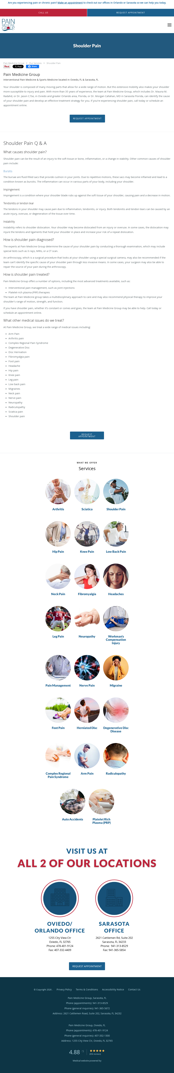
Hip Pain (58, 551)
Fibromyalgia (87, 594)
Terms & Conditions (87, 989)
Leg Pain (58, 636)
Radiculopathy (116, 773)
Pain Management (58, 685)
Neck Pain (58, 594)
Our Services (35, 63)
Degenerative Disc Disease (116, 729)
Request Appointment (87, 118)
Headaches (116, 594)
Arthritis (58, 509)
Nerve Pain (87, 685)
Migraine (116, 685)
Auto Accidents (72, 819)
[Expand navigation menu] (169, 25)
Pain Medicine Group (13, 63)
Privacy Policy (64, 989)
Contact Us (134, 989)
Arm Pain (87, 773)
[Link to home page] (7, 25)
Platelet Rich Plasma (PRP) (101, 821)
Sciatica (87, 509)
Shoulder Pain (54, 63)
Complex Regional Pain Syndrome (58, 775)
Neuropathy (87, 636)
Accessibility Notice (113, 989)
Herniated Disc (87, 728)
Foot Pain (58, 728)
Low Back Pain (116, 551)
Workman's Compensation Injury (116, 640)
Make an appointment (70, 2)
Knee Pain (87, 551)
